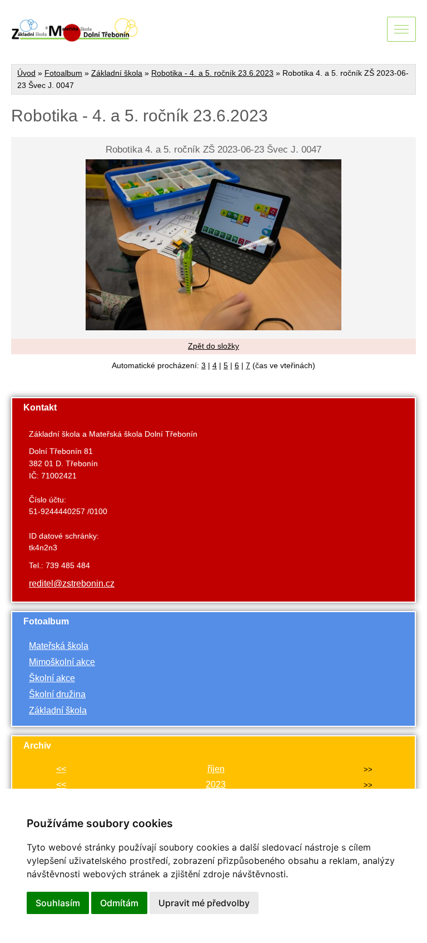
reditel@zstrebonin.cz (72, 583)
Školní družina (57, 694)
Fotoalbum (63, 73)
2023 (216, 784)
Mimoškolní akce (62, 662)
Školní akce (52, 678)
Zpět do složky (213, 345)
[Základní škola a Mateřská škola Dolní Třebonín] (75, 37)
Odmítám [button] (119, 902)
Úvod (26, 73)
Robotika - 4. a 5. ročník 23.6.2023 (212, 73)
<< (61, 769)
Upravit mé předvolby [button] (204, 902)
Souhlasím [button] (58, 902)
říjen (216, 769)
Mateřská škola (58, 646)
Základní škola (116, 73)
